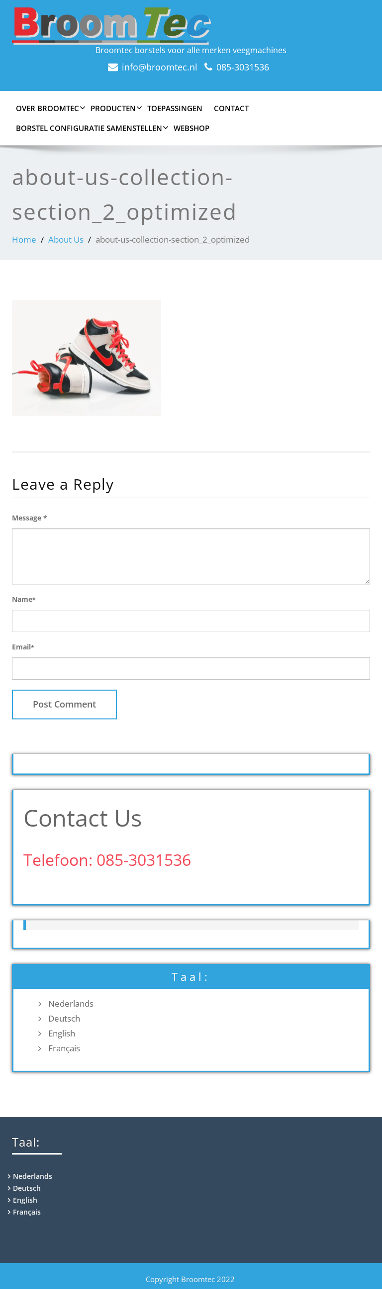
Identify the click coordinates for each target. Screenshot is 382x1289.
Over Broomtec (47, 108)
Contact (231, 108)
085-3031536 (242, 67)
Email (23, 646)
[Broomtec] (191, 26)
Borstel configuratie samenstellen (89, 128)
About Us (66, 239)
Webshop (191, 128)
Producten (113, 108)
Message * (29, 517)
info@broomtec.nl (159, 67)
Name (24, 599)
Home (24, 239)
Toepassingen (174, 108)
